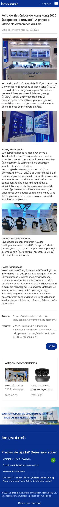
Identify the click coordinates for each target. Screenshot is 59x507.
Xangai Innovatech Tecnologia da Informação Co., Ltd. (29, 272)
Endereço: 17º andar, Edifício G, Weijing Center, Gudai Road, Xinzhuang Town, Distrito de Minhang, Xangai (28, 479)
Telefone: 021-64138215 (14, 471)
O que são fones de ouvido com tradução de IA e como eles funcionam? (34, 318)
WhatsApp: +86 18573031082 (17, 459)
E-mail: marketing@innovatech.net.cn (21, 465)
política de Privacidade (40, 495)
